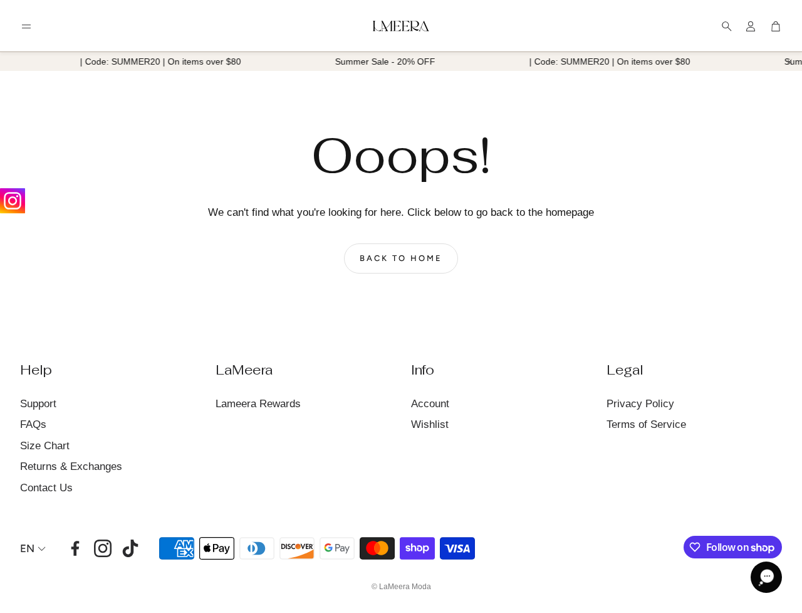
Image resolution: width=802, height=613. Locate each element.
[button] (26, 26)
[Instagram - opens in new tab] (103, 548)
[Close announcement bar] (789, 61)
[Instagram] (12, 200)
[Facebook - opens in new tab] (75, 548)
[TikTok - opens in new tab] (130, 548)
